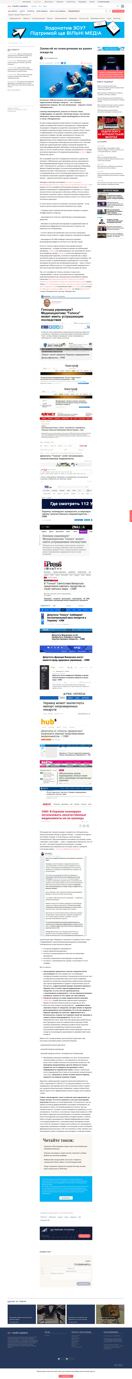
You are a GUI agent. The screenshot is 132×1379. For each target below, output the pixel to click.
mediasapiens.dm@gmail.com (114, 1340)
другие (47, 289)
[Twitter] (65, 63)
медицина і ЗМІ (44, 1220)
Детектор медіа (27, 1)
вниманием (85, 289)
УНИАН (81, 279)
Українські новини (47, 281)
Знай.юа (59, 279)
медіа (66, 1217)
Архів (45, 6)
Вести (59, 281)
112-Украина (51, 284)
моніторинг (117, 18)
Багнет (43, 286)
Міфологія (27, 18)
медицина (73, 1217)
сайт (84, 281)
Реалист (74, 279)
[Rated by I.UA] (62, 1359)
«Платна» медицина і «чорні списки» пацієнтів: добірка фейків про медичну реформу (65, 1154)
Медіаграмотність (15, 18)
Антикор (87, 284)
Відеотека (74, 1342)
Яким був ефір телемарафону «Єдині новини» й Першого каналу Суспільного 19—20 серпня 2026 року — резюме (110, 149)
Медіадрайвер (82, 1)
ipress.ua (73, 284)
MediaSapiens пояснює (98, 18)
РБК (73, 281)
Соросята (60, 849)
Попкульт (50, 18)
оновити (87, 1261)
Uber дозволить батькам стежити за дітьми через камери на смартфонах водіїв (20, 76)
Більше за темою (17, 1301)
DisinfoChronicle (71, 1)
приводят (61, 253)
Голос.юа (67, 281)
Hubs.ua (66, 279)
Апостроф (53, 286)
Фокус (78, 281)
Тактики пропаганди (39, 18)
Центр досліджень (58, 11)
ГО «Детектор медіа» (104, 1)
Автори (34, 6)
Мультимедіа (42, 11)
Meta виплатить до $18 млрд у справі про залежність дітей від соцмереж (19, 62)
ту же (64, 289)
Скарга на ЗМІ (118, 11)
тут (49, 251)
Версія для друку (87, 63)
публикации (55, 289)
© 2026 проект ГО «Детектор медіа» (112, 1338)
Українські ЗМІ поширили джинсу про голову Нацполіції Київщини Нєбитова (65, 1147)
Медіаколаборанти (61, 18)
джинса (60, 1217)
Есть (41, 289)
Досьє (109, 18)
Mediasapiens (75, 1336)
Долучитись (66, 1198)
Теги (39, 6)
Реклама (47, 1335)
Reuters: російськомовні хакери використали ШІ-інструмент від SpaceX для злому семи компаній (20, 55)
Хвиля (80, 284)
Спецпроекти (73, 11)
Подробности (63, 284)
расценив (83, 152)
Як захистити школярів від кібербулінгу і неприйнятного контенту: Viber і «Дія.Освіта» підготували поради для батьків (21, 84)
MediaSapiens (37, 1)
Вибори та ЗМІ (75, 1344)
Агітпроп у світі (84, 18)
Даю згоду (66, 1376)
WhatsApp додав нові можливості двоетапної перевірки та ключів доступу (109, 111)
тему (69, 289)
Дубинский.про (73, 849)
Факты (51, 279)
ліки (79, 1217)
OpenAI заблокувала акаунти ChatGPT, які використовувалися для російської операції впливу (20, 69)
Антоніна (92, 1)
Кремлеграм (73, 18)
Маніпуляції (14, 43)
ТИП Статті (43, 1217)
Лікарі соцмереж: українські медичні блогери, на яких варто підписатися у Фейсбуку (65, 1167)
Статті (22, 11)
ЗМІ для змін (60, 1)
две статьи (76, 286)
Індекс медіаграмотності (19, 15)
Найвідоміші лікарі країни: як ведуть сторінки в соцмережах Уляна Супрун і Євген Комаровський (62, 1160)
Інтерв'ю (30, 11)
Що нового (13, 11)
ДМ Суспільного (49, 1)
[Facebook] (62, 63)
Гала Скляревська (50, 58)
